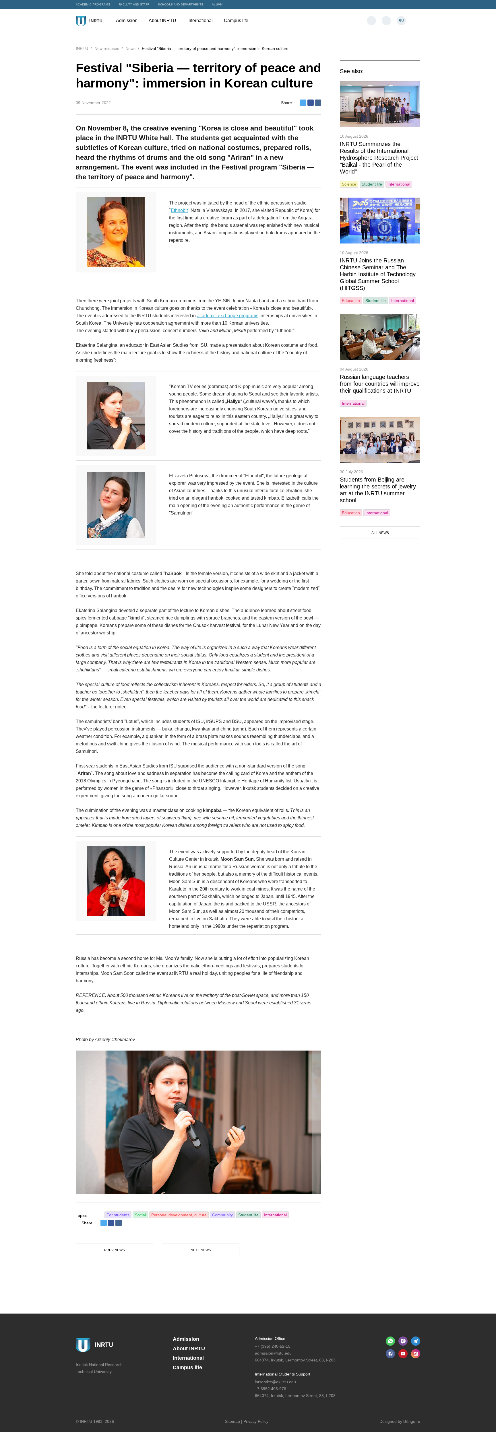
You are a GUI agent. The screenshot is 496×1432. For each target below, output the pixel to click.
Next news (201, 1250)
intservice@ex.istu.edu (275, 1382)
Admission (127, 20)
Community (222, 1215)
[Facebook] (310, 103)
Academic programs (93, 4)
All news (380, 533)
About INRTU (163, 20)
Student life (248, 1215)
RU (401, 21)
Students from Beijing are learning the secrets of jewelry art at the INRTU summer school (378, 489)
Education (351, 300)
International (200, 20)
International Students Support (282, 1374)
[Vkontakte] (318, 103)
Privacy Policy (255, 1421)
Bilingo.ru (411, 1421)
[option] (198, 1122)
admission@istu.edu (273, 1353)
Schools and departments (180, 4)
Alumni (217, 4)
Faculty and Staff (134, 4)
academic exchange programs (227, 315)
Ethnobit (179, 210)
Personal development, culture (179, 1215)
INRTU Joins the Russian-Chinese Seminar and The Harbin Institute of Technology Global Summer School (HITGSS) (378, 274)
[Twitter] (303, 103)
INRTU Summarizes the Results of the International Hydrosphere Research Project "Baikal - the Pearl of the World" (379, 158)
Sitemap (232, 1421)
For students (117, 1215)
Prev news (114, 1250)
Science (349, 184)
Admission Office (270, 1338)
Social (140, 1215)
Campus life (236, 20)
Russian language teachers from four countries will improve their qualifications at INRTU (380, 384)
